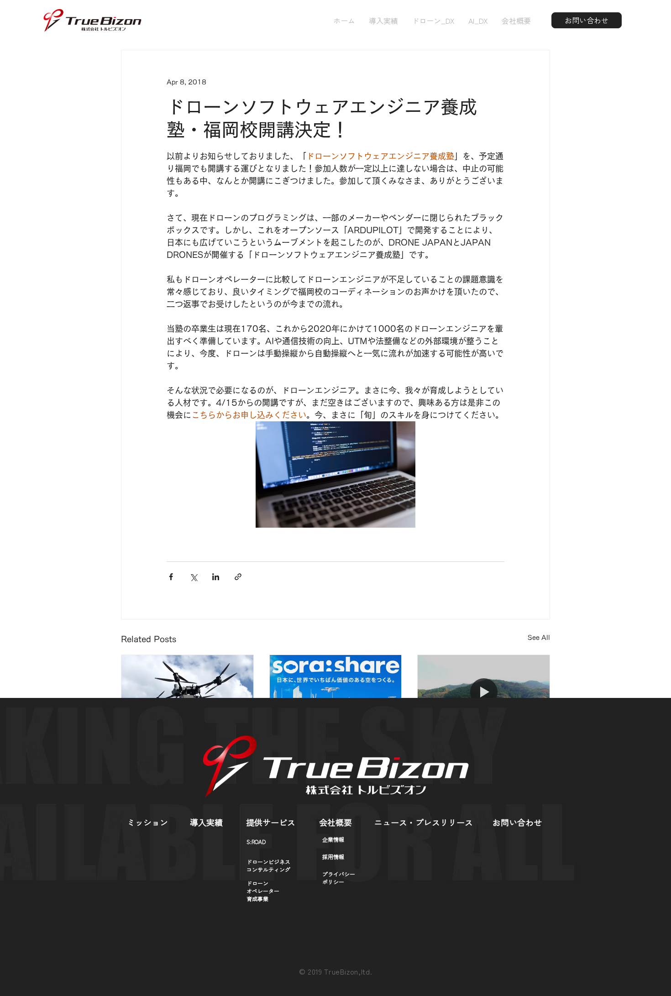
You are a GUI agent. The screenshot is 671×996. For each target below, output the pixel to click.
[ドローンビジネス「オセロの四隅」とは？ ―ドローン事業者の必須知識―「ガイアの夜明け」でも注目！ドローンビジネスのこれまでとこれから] (336, 692)
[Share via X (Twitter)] (193, 576)
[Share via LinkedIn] (215, 576)
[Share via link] (238, 576)
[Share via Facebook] (171, 576)
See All (539, 637)
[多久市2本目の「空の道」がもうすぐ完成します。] (484, 692)
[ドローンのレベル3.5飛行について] (187, 692)
